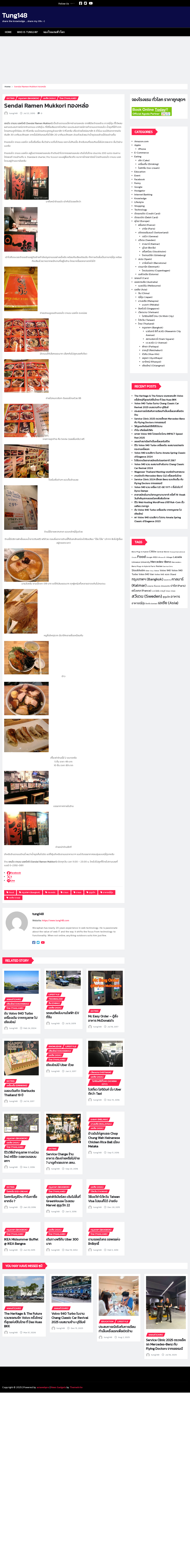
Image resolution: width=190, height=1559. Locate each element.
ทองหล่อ (51, 892)
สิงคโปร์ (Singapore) (148, 308)
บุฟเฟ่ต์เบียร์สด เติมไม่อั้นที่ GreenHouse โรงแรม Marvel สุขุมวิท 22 (63, 1201)
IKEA (155, 557)
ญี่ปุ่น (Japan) (145, 297)
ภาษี (153, 591)
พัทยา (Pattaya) (150, 346)
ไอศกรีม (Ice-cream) (148, 168)
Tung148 (14, 15)
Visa (151, 570)
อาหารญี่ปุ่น (108, 892)
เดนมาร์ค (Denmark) (148, 266)
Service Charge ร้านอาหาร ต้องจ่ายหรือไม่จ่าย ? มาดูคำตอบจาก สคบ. (63, 1158)
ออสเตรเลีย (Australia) (146, 282)
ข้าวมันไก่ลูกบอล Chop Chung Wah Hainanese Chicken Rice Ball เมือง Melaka (104, 1140)
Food (11, 892)
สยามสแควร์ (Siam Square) (160, 339)
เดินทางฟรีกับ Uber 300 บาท (62, 1241)
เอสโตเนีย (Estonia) (148, 274)
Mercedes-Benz (161, 562)
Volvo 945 (159, 574)
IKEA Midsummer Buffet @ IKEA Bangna (21, 1241)
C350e (152, 551)
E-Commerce (141, 152)
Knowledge (140, 198)
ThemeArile (76, 1387)
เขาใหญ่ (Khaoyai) (151, 361)
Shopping (139, 206)
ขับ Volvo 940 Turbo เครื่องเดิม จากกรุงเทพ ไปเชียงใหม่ (20, 1017)
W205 (167, 574)
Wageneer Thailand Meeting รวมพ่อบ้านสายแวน (159, 472)
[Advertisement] (95, 58)
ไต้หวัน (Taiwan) (146, 320)
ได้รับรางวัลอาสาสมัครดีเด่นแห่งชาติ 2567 (155, 460)
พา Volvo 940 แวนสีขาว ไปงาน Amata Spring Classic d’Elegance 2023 (157, 519)
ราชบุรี (162, 591)
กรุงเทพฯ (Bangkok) (31, 892)
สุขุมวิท (92, 892)
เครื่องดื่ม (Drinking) (148, 164)
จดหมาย (150, 586)
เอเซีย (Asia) (14, 897)
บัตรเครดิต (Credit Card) (147, 213)
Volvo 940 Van (146, 574)
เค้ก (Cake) (143, 160)
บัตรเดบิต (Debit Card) (146, 217)
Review (159, 566)
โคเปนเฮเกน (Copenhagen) (156, 270)
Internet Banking (143, 194)
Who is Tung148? (27, 32)
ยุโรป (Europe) (141, 221)
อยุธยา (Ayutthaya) (152, 358)
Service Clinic (168, 566)
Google (138, 187)
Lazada (177, 557)
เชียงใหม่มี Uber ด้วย (60, 1064)
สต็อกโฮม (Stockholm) (154, 251)
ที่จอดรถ (157, 586)
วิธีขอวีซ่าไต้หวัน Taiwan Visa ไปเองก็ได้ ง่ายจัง (104, 1198)
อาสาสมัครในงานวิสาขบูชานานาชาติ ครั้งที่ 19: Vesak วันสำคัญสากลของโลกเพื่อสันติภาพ (159, 496)
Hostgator (139, 190)
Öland (173, 574)
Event (137, 175)
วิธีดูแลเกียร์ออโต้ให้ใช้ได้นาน (148, 426)
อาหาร (175, 596)
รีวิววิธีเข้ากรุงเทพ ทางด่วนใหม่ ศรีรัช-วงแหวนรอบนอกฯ (21, 1156)
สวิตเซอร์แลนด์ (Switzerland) (153, 232)
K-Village (168, 557)
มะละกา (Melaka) (150, 304)
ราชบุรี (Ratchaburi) (152, 350)
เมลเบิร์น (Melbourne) (149, 285)
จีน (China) (143, 293)
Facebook (139, 179)
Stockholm (138, 570)
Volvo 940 (165, 570)
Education (139, 171)
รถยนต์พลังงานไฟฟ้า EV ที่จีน (62, 1015)
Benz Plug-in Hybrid (140, 551)
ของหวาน (167, 580)
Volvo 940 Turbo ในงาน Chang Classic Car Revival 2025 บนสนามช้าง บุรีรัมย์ (156, 405)
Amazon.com (141, 141)
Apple (137, 145)
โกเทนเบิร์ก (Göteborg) (154, 255)
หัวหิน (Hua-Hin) (150, 354)
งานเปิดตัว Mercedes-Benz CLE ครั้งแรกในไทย (157, 475)
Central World (163, 551)
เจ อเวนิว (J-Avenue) (156, 342)
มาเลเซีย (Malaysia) (148, 301)
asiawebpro (43, 1387)
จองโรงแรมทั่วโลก (54, 32)
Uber (147, 570)
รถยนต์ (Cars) (141, 278)
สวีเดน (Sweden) (146, 240)
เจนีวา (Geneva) (150, 236)
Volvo (156, 570)
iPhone (142, 149)
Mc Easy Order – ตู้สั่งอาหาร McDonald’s (103, 1018)
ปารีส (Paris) (148, 228)
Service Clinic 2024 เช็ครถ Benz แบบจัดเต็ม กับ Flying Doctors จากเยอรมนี (158, 481)
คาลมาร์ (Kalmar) (151, 244)
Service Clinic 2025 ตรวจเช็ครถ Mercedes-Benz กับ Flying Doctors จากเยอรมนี (159, 420)
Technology (140, 209)
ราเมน (78, 892)
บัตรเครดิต (165, 586)
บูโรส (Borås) (149, 247)
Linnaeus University (141, 562)
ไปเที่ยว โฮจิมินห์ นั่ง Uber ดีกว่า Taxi (104, 1091)
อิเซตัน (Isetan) (151, 603)
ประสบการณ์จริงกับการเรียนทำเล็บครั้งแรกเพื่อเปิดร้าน (117, 1329)
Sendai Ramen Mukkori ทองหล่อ (30, 86)
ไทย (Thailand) (146, 323)
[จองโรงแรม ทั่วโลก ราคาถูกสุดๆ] (159, 112)
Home (8, 32)
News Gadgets (58, 1387)
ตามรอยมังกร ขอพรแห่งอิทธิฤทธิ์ (104, 1241)
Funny (137, 183)
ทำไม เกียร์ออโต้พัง (143, 430)
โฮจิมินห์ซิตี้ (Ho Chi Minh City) (158, 316)
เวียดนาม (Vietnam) (148, 312)
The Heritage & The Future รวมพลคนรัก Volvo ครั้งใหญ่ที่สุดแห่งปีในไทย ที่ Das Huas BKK (158, 397)
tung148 (13, 113)
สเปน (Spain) (145, 259)
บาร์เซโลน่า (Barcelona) (154, 263)
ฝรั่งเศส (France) (146, 225)
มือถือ (157, 591)
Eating (137, 156)
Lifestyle (139, 202)
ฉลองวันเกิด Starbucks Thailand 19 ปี (19, 1092)
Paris (153, 566)
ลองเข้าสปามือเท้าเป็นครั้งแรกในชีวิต (152, 441)
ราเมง (65, 892)
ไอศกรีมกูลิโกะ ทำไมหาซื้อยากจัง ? (20, 1198)
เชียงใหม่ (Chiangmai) (153, 365)
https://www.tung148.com (55, 920)
